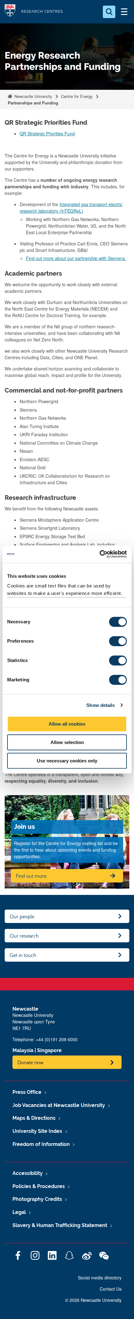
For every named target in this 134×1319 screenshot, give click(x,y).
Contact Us (111, 1289)
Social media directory (100, 1277)
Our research (24, 935)
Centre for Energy (77, 96)
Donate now (30, 1062)
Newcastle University (32, 96)
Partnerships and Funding (33, 103)
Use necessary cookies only (67, 760)
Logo (10, 11)
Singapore (49, 1050)
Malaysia (22, 1050)
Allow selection (67, 742)
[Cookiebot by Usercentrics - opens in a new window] (99, 554)
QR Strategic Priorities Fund (47, 133)
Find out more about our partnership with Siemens (76, 258)
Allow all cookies (67, 724)
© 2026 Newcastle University (93, 1300)
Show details (100, 705)
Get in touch (23, 955)
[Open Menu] (124, 12)
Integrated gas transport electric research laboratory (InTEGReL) (71, 207)
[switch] (118, 641)
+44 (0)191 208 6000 (57, 1039)
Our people (22, 916)
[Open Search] (109, 12)
